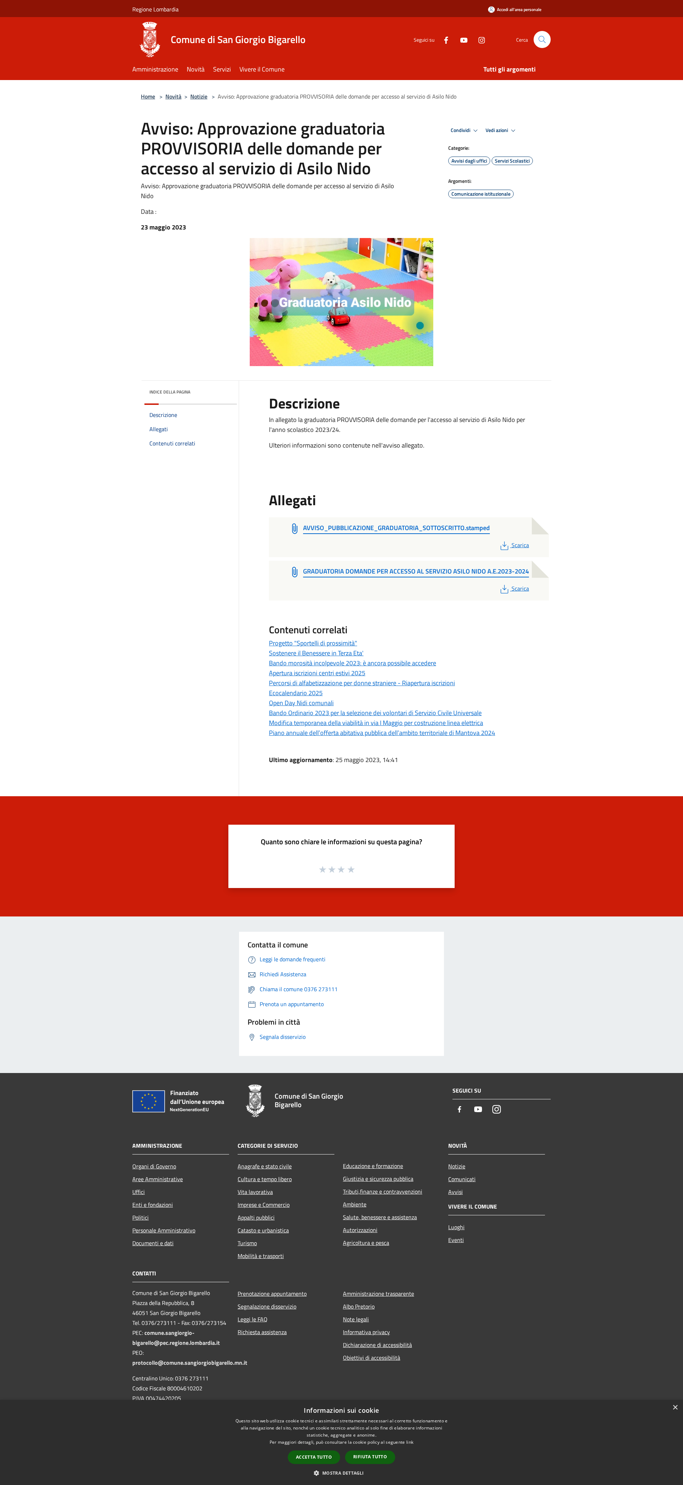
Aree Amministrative (157, 1179)
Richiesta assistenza (262, 1332)
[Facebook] (443, 39)
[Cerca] (542, 39)
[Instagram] (479, 39)
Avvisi (455, 1192)
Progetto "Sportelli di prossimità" (313, 643)
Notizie (198, 96)
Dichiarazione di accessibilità (377, 1345)
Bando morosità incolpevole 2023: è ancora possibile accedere (352, 663)
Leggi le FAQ (253, 1319)
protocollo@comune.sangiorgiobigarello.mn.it (189, 1362)
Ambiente (354, 1204)
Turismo (247, 1243)
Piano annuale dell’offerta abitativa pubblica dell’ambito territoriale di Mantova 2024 (382, 733)
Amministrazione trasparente (378, 1293)
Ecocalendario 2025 (296, 693)
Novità (173, 96)
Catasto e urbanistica (263, 1230)
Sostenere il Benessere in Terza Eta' (316, 653)
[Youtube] (461, 39)
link (409, 1442)
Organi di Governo (154, 1166)
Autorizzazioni (360, 1230)
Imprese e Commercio (264, 1204)
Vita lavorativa (255, 1192)
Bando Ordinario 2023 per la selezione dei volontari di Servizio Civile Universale (375, 713)
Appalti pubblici (256, 1217)
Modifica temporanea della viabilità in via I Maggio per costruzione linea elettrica (376, 723)
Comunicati (462, 1179)
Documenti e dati (153, 1243)
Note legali (356, 1319)
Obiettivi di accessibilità (371, 1357)
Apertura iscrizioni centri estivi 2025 (317, 673)
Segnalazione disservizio (267, 1306)
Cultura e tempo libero (265, 1179)
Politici (140, 1217)
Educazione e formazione (373, 1166)
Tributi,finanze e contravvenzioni (382, 1191)
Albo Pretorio (359, 1306)
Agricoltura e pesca (366, 1242)
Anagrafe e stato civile (265, 1166)
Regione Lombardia (155, 9)
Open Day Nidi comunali (301, 703)
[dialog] (341, 1442)
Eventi (456, 1240)
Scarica (520, 545)
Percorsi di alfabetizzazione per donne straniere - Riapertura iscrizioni (362, 683)
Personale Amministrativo (163, 1230)
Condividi (461, 130)
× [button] (675, 1407)
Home (148, 96)
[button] (341, 1472)
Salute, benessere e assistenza (380, 1217)
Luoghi (456, 1227)
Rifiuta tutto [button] (370, 1457)
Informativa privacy (366, 1332)
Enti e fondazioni (152, 1204)
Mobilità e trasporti (261, 1256)
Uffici (138, 1192)
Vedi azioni (497, 130)
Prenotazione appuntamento (272, 1293)
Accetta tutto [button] (314, 1457)
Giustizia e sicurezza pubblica (378, 1178)
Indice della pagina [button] (169, 392)
